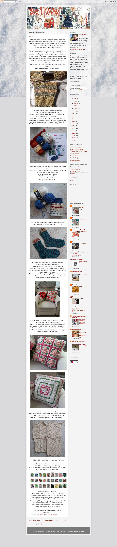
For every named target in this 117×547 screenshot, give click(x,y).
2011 (74, 130)
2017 (74, 116)
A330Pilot (62, 531)
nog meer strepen (81, 208)
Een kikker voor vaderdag (83, 345)
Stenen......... (82, 219)
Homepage (48, 520)
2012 (74, 128)
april (75, 98)
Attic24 (74, 254)
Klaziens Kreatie (75, 167)
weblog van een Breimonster (77, 272)
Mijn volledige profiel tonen (78, 49)
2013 (74, 126)
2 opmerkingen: (53, 514)
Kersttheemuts (83, 274)
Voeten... (81, 298)
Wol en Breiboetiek (75, 169)
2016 (74, 118)
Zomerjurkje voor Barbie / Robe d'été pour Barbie (82, 321)
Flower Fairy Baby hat (76, 149)
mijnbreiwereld (76, 329)
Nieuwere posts (35, 520)
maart (76, 101)
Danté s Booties (75, 155)
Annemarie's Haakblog (79, 230)
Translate (84, 90)
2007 (74, 140)
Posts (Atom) (41, 524)
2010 (74, 133)
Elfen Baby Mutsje (75, 147)
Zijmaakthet (76, 309)
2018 (74, 114)
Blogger (81, 531)
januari (76, 108)
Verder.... (32, 36)
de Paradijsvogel (75, 171)
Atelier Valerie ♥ (77, 259)
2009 (74, 135)
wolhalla (72, 173)
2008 (74, 138)
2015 (74, 121)
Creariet (74, 242)
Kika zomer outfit (75, 160)
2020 (74, 96)
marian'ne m (76, 206)
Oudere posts (61, 520)
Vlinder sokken (74, 153)
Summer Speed (76, 255)
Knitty (72, 180)
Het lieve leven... (77, 297)
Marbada (83, 34)
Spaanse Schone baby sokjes (78, 151)
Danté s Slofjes (74, 158)
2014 (74, 123)
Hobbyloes (75, 285)
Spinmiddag (82, 243)
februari (76, 103)
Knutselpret (76, 218)
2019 (74, 111)
